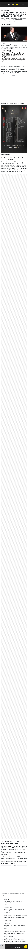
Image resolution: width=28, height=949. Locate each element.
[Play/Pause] (25, 946)
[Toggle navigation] (2, 4)
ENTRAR (17, 1)
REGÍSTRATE (24, 1)
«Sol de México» (11, 846)
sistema (12, 162)
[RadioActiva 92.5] (13, 4)
